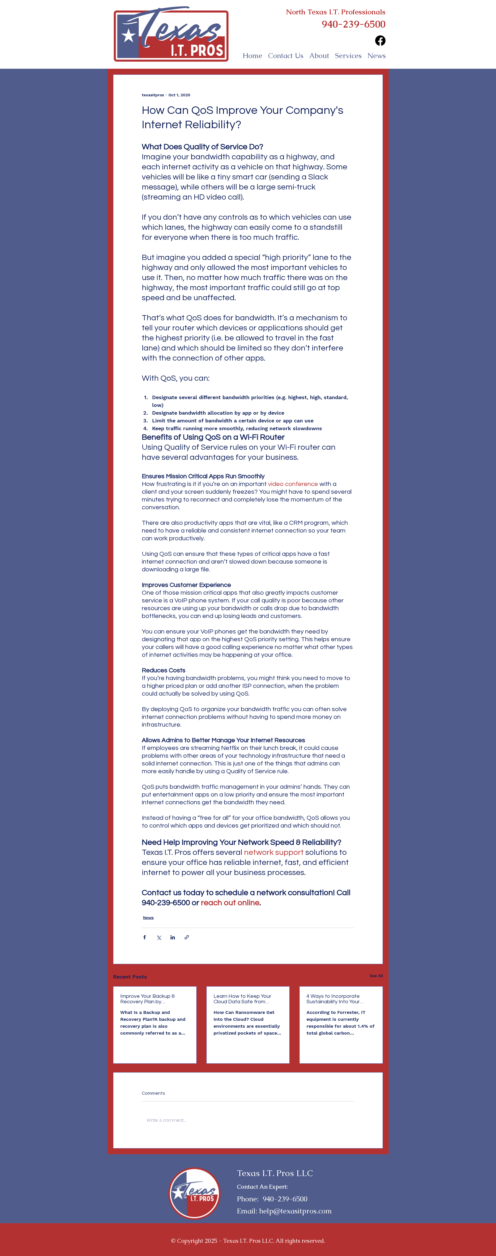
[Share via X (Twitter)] (158, 937)
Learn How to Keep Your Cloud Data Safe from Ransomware (242, 998)
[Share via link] (186, 937)
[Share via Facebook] (144, 937)
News (148, 917)
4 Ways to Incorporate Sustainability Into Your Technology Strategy (333, 998)
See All (376, 975)
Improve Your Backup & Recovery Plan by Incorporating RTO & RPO (150, 998)
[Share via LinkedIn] (172, 937)
